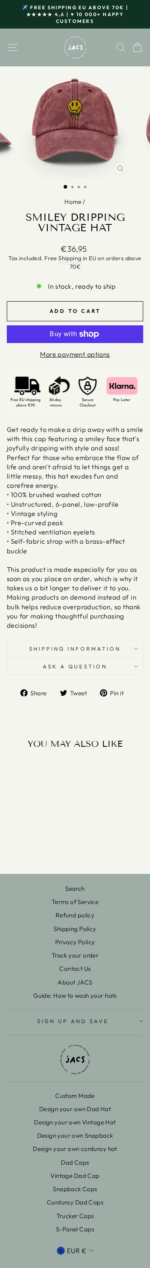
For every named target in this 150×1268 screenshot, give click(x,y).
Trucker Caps (75, 1216)
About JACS (75, 982)
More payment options (75, 354)
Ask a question (75, 666)
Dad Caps (75, 1162)
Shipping (69, 258)
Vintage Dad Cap (74, 1176)
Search (74, 888)
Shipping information (75, 648)
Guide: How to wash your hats (75, 995)
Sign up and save (73, 1021)
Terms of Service (75, 902)
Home (73, 202)
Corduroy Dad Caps (75, 1202)
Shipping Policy (75, 929)
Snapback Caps (75, 1189)
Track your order (75, 955)
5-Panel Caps (75, 1229)
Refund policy (75, 915)
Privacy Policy (75, 942)
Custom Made (75, 1095)
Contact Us (74, 968)
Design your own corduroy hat (75, 1149)
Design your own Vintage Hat (75, 1122)
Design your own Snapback (75, 1135)
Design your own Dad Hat (75, 1109)
